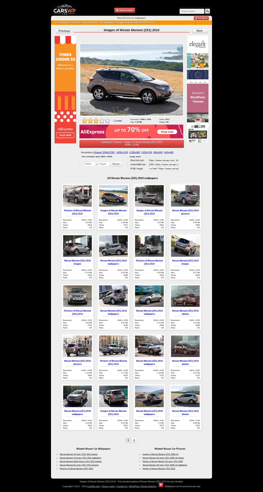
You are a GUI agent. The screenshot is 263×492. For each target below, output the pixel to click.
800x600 (158, 152)
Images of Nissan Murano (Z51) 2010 (159, 468)
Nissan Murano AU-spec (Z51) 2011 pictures (79, 465)
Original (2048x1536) (104, 152)
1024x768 (147, 152)
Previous (64, 30)
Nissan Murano (90, 22)
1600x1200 (122, 152)
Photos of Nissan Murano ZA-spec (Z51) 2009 (163, 461)
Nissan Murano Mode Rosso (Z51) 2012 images (81, 461)
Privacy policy (108, 486)
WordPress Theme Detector (142, 486)
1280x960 (135, 152)
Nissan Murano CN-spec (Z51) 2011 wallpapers (80, 458)
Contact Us (122, 486)
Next (199, 30)
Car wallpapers (63, 22)
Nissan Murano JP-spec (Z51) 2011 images (79, 454)
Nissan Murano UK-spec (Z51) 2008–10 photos (163, 458)
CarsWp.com (93, 486)
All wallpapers (107, 22)
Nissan (76, 22)
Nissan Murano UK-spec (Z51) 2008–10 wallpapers (165, 465)
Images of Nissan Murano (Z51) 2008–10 (160, 454)
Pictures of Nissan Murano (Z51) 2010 (76, 468)
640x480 (169, 152)
